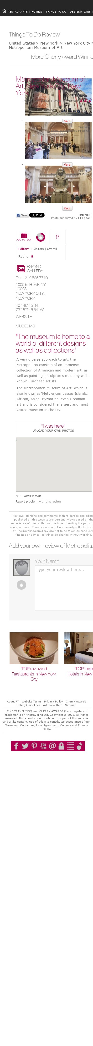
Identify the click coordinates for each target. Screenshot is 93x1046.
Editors (23, 248)
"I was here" (53, 426)
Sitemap (70, 704)
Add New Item (52, 704)
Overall (52, 248)
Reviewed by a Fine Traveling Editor (49, 100)
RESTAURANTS (18, 11)
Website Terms (31, 701)
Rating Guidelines (28, 704)
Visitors (38, 248)
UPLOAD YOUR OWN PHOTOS (53, 430)
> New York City (74, 43)
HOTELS (36, 11)
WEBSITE (24, 316)
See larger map (28, 496)
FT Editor (84, 130)
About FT (13, 701)
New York (25, 298)
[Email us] (54, 759)
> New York (47, 43)
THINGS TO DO (56, 11)
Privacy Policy (53, 701)
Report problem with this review (38, 501)
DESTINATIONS (80, 11)
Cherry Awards (76, 701)
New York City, (30, 293)
